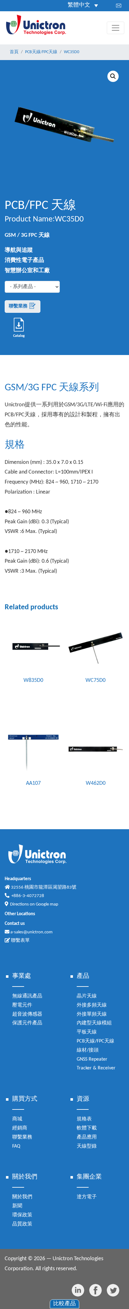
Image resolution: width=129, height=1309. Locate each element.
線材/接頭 (88, 1050)
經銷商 (19, 1128)
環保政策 (22, 1215)
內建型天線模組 (94, 1023)
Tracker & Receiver (96, 1068)
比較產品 (64, 1303)
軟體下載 (87, 1128)
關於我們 (22, 1197)
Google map (47, 904)
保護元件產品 (27, 1023)
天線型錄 (87, 1146)
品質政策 (22, 1224)
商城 (17, 1119)
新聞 (17, 1206)
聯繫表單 (20, 940)
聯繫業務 (18, 306)
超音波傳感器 (27, 1014)
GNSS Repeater (92, 1059)
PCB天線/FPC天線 (95, 1041)
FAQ (16, 1146)
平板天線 (87, 1032)
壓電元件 (22, 1005)
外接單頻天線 (92, 1014)
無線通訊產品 (27, 996)
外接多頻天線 (92, 1005)
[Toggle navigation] (115, 28)
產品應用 (87, 1137)
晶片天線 (87, 996)
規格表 (84, 1119)
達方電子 (87, 1197)
